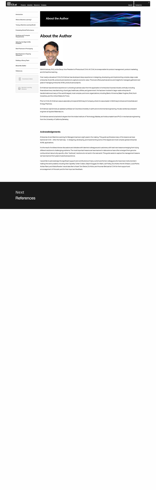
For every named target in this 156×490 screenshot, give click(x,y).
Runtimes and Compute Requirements (23, 36)
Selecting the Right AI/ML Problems (23, 42)
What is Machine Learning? (24, 19)
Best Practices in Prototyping (24, 48)
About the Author (21, 65)
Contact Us (138, 5)
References (19, 71)
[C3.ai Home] (12, 4)
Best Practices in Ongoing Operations (23, 54)
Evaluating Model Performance (25, 30)
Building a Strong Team (22, 60)
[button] (130, 4)
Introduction (19, 14)
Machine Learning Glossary (26, 88)
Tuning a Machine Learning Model (25, 25)
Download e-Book (27, 79)
